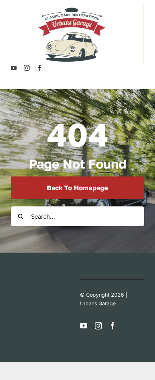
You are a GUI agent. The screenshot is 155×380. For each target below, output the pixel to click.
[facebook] (40, 68)
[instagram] (27, 68)
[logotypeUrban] (72, 7)
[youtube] (14, 68)
